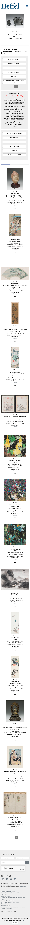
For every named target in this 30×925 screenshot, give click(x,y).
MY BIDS (14, 142)
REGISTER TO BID (14, 146)
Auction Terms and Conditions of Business (12, 893)
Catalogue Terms (5, 896)
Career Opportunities (6, 908)
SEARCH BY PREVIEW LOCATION (14, 68)
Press (2, 899)
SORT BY (14, 76)
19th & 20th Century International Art (14, 123)
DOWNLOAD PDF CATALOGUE (14, 154)
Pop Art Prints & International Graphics (14, 118)
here (24, 920)
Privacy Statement (5, 905)
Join (27, 862)
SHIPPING (14, 150)
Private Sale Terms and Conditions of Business (13, 897)
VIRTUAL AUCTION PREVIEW (14, 133)
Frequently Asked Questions (8, 891)
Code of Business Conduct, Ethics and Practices (13, 907)
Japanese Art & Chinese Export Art (14, 116)
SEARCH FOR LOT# (14, 72)
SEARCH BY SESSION (14, 63)
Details (15, 205)
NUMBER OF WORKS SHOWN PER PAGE (14, 81)
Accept (15, 922)
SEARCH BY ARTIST (14, 59)
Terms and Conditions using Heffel (10, 902)
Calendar (3, 894)
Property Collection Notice (7, 901)
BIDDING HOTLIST (14, 137)
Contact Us (4, 904)
